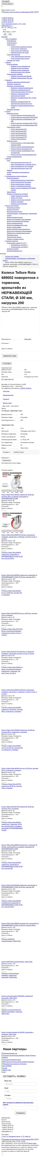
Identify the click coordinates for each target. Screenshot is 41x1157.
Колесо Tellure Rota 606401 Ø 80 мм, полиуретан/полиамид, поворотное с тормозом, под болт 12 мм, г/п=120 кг (19, 692)
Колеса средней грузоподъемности (18, 229)
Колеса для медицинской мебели (18, 221)
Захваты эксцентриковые (19, 203)
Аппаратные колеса (13, 207)
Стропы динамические (14, 156)
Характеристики (8, 395)
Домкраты (8, 80)
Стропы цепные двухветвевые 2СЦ (22, 147)
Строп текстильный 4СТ (19, 133)
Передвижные (11, 41)
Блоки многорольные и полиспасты (22, 180)
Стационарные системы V (19, 247)
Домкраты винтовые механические (18, 82)
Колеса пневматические (15, 217)
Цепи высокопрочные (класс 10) (21, 168)
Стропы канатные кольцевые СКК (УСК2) (24, 117)
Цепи (8, 160)
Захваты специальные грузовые (17, 194)
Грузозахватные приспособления (16, 176)
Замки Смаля (11, 192)
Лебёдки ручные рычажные (20, 68)
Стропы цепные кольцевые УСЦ (21, 149)
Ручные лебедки (12, 64)
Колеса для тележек (12, 205)
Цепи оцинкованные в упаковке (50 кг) (23, 164)
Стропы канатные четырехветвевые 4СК (24, 125)
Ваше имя (7, 1081)
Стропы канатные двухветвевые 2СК (23, 115)
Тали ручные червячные (19, 48)
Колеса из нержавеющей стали (17, 225)
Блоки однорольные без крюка (21, 182)
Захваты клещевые (17, 202)
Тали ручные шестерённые (20, 50)
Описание (6, 391)
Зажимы (9, 170)
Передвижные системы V (19, 245)
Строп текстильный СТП (19, 137)
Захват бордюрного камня (19, 196)
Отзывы (6, 399)
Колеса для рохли (13, 209)
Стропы (7, 111)
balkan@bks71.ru (7, 25)
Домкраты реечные (13, 109)
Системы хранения (11, 241)
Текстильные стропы (13, 127)
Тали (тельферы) (11, 39)
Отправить (20, 1113)
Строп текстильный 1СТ (19, 129)
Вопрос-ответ (7, 403)
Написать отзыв (18, 452)
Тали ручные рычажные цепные (21, 46)
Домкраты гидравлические (15, 86)
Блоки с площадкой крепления (21, 186)
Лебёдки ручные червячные (20, 70)
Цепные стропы (12, 141)
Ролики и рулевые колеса (15, 239)
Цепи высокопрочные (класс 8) (21, 162)
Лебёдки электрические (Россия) (21, 78)
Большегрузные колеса (14, 211)
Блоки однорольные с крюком (20, 184)
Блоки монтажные (13, 178)
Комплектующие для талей (20, 52)
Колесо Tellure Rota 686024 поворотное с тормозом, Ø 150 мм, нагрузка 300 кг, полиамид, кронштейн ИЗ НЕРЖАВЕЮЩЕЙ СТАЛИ (19, 847)
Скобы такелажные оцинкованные (18, 172)
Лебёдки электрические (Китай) (21, 76)
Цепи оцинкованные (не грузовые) (22, 166)
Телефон (7, 1095)
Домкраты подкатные (14, 84)
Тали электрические (13, 54)
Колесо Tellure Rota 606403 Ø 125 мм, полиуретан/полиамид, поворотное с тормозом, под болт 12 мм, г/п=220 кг (19, 537)
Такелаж (8, 158)
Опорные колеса (12, 235)
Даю (18, 1103)
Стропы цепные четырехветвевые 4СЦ (23, 154)
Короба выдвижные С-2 (14, 251)
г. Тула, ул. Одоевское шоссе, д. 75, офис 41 (16, 1136)
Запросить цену (9, 356)
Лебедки (8, 62)
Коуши (9, 174)
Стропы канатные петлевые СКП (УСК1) (24, 123)
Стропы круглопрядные (18, 139)
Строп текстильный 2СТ (19, 131)
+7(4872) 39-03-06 (7, 20)
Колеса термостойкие (14, 227)
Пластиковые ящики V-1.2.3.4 (16, 243)
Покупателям (5, 1121)
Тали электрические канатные (21, 56)
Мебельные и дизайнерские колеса (18, 233)
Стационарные (12, 43)
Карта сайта (32, 1143)
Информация (5, 1118)
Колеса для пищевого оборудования (19, 219)
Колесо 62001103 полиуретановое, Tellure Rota (16, 961)
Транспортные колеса (14, 237)
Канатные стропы (12, 113)
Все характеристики (7, 379)
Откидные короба (12, 249)
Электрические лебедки (14, 74)
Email (6, 1088)
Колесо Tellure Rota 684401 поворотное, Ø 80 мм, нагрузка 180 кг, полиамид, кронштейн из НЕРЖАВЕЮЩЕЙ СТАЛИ (17, 496)
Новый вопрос (7, 460)
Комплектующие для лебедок (20, 72)
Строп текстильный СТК (19, 135)
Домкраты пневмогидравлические (22, 88)
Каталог (4, 1120)
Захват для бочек (16, 198)
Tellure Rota (27, 339)
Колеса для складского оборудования (19, 231)
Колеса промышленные (14, 223)
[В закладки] (5, 589)
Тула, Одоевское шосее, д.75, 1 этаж (13, 24)
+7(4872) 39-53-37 (7, 22)
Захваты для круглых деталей (20, 200)
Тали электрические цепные (20, 58)
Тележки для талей (13, 60)
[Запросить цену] (2, 510)
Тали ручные (11, 45)
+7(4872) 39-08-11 (7, 18)
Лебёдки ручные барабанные (20, 66)
